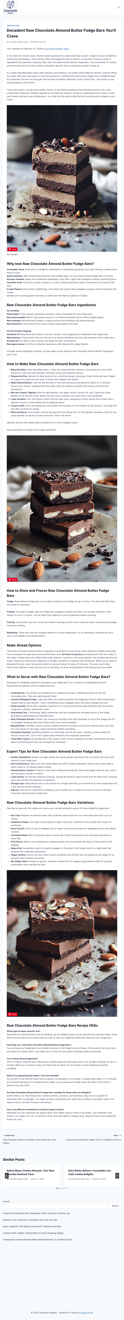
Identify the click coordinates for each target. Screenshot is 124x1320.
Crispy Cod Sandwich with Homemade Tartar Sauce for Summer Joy (36, 1213)
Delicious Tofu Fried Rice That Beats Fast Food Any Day (30, 1220)
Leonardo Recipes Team (18, 42)
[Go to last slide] (7, 1176)
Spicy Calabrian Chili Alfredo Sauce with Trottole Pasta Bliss (32, 1226)
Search (6, 1201)
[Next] (117, 1176)
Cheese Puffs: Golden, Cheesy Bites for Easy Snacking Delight (33, 1233)
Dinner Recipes (13, 26)
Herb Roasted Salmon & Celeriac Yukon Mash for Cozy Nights (29, 1139)
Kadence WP (87, 1312)
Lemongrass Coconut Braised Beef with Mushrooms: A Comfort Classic (37, 1239)
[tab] (57, 1188)
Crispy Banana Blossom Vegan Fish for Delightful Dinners (93, 1138)
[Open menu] (119, 7)
